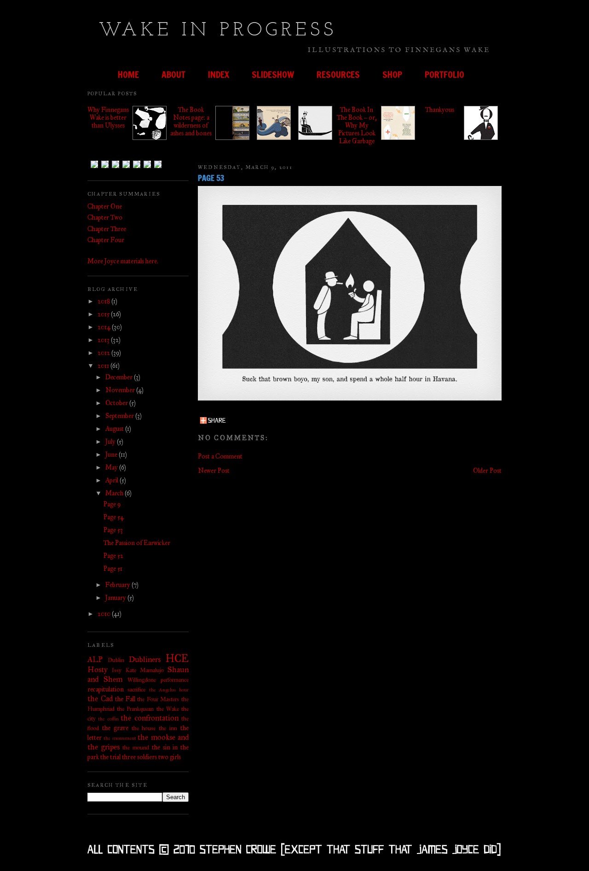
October (117, 403)
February (118, 585)
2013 (104, 340)
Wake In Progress (218, 31)
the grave (115, 728)
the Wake (167, 708)
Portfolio (444, 74)
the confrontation (149, 718)
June (112, 455)
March (115, 493)
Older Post (487, 471)
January (116, 598)
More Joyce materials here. (122, 261)
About (173, 74)
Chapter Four (105, 240)
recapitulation (105, 689)
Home (128, 74)
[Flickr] (136, 166)
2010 (105, 614)
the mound (135, 747)
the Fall (125, 699)
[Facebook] (126, 166)
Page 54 (114, 517)
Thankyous (439, 110)
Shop (392, 74)
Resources (338, 74)
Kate (131, 670)
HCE (177, 658)
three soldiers (139, 757)
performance (175, 679)
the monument (120, 738)
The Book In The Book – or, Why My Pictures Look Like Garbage (357, 125)
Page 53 (113, 530)
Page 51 (113, 569)
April (112, 480)
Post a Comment (220, 456)
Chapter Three (106, 229)
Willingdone (141, 679)
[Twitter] (105, 166)
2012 (104, 353)
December (119, 377)
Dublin (116, 659)
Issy (116, 670)
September (120, 416)
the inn (168, 728)
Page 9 (112, 504)
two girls (169, 757)
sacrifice (136, 689)
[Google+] (147, 166)
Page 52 (113, 556)
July (111, 442)
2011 (104, 366)
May (112, 467)
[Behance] (115, 166)
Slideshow (273, 74)
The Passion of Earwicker (137, 543)
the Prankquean (135, 708)
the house (144, 728)
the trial (110, 757)
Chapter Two (104, 217)
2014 (105, 327)
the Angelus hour (169, 689)
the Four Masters (158, 699)
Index (218, 74)
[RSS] (158, 166)
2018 (104, 301)
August (115, 429)
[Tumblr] (94, 166)
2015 (104, 314)
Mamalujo (152, 670)
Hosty (97, 669)
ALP (95, 659)
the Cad (100, 698)
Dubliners (145, 659)
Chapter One (104, 206)
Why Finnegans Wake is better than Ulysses (108, 117)
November (120, 390)
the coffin (108, 718)
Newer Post (214, 471)
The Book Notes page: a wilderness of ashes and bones (191, 121)
